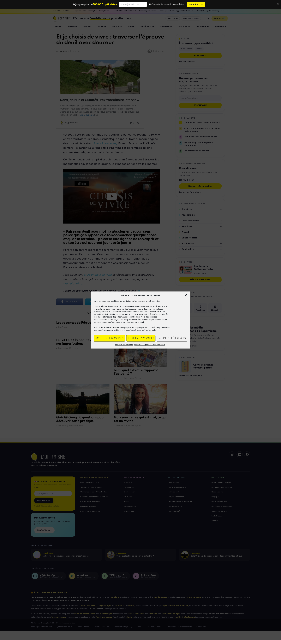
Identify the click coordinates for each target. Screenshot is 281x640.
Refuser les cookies (141, 338)
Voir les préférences (172, 338)
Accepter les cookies (109, 338)
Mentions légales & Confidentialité (149, 345)
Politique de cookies (124, 345)
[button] (185, 295)
